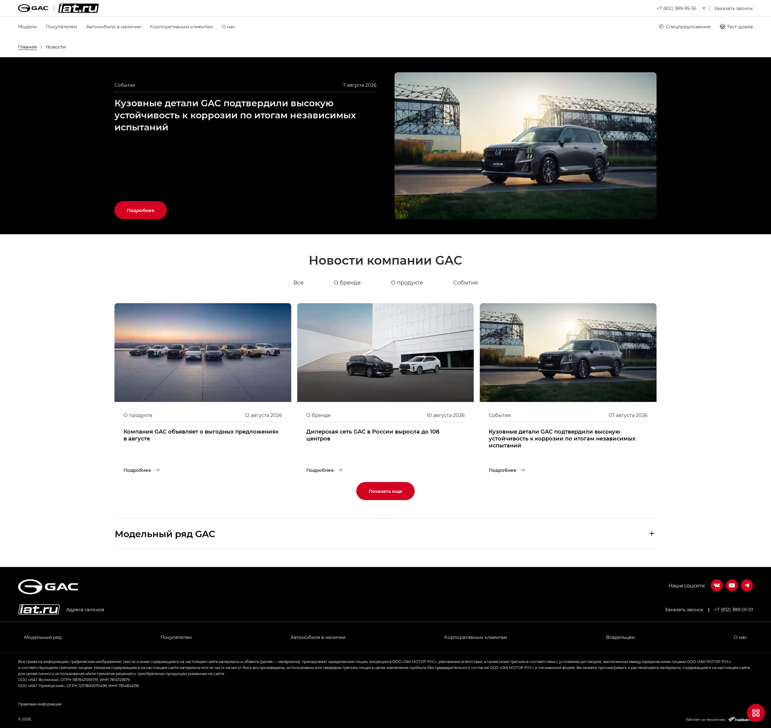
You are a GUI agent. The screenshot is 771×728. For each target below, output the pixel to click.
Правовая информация (39, 704)
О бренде (347, 282)
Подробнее (147, 207)
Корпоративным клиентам (181, 26)
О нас (228, 26)
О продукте (407, 282)
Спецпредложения (688, 26)
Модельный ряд (43, 637)
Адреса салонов (85, 609)
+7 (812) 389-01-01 (733, 609)
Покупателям (61, 26)
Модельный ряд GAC (165, 533)
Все (298, 282)
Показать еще (385, 491)
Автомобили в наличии (113, 26)
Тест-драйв (740, 26)
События (465, 282)
